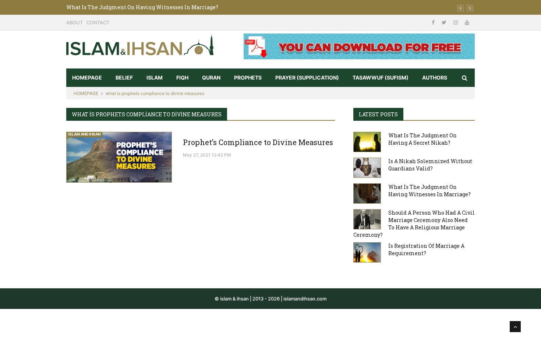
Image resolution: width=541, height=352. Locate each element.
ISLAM (154, 77)
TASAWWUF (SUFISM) (381, 77)
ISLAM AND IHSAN (84, 134)
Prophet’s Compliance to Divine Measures (258, 142)
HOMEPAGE (87, 77)
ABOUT (74, 22)
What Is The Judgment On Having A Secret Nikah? (422, 139)
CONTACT (97, 22)
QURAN (211, 77)
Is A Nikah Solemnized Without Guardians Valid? (430, 165)
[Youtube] (467, 22)
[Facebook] (434, 22)
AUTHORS (434, 77)
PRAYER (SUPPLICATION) (307, 77)
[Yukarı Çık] (515, 326)
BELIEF (124, 77)
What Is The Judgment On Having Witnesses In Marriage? (142, 7)
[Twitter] (445, 22)
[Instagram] (456, 22)
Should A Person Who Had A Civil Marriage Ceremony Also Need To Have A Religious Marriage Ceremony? (414, 223)
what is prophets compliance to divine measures (155, 93)
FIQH (182, 77)
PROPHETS (248, 77)
